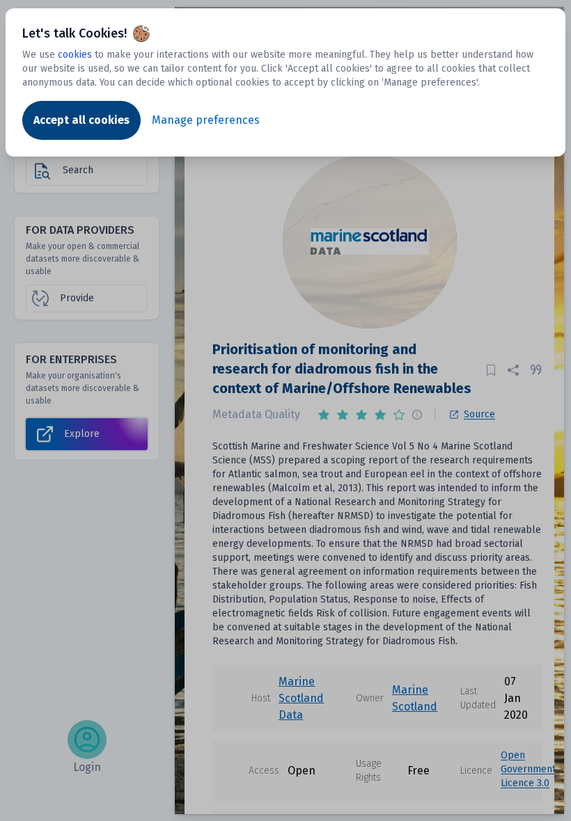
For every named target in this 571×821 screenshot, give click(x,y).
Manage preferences (206, 120)
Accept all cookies (81, 120)
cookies (75, 55)
